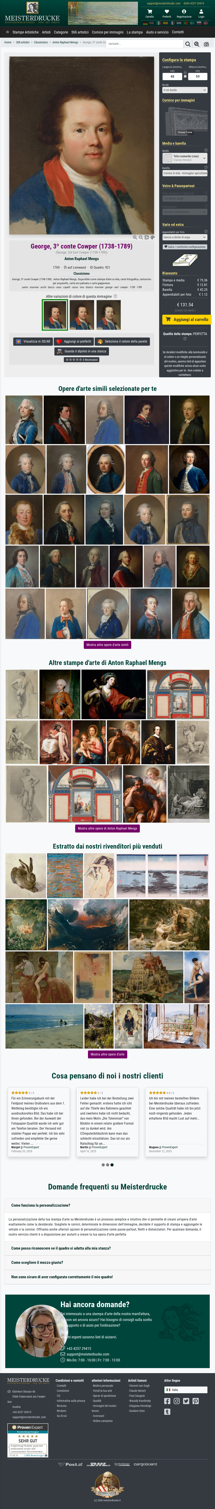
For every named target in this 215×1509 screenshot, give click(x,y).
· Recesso (61, 1406)
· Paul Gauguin (136, 1396)
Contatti (178, 32)
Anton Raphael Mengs (81, 258)
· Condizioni (62, 1391)
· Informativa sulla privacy (70, 1401)
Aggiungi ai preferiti (76, 341)
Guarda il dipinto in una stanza (84, 351)
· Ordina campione (102, 1421)
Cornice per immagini (107, 32)
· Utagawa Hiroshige (139, 1406)
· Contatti (61, 1386)
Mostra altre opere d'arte (108, 1054)
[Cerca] (188, 44)
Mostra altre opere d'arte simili (107, 645)
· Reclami (61, 1411)
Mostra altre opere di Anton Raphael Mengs (107, 828)
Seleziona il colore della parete (124, 341)
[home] (7, 32)
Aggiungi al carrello (189, 319)
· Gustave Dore (136, 1411)
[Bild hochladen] (206, 44)
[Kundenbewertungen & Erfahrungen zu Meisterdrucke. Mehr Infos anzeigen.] (27, 1440)
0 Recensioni (90, 359)
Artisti (46, 32)
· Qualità (96, 1401)
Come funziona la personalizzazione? (40, 1205)
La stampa (135, 32)
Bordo (165, 84)
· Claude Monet (137, 1391)
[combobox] (185, 90)
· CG (58, 1396)
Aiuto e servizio (157, 32)
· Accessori (98, 1416)
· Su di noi (61, 1416)
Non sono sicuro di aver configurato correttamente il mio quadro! (62, 1276)
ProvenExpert (32, 1147)
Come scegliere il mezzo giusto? (37, 1262)
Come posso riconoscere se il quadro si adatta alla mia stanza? (61, 1248)
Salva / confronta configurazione (186, 247)
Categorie (61, 32)
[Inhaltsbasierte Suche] (196, 44)
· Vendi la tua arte (102, 1391)
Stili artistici (80, 32)
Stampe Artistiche (26, 32)
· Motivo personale (102, 1386)
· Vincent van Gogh (139, 1386)
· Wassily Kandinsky (139, 1401)
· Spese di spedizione (104, 1396)
